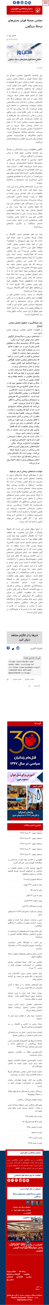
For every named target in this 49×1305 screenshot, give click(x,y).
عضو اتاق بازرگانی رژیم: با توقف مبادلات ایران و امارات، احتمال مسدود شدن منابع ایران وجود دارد (25, 1108)
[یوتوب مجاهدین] (22, 2)
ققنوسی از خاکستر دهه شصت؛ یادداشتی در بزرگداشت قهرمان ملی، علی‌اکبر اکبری (25, 861)
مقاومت (26, 1274)
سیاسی (29, 1276)
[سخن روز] (24, 53)
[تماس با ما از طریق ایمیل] (24, 1180)
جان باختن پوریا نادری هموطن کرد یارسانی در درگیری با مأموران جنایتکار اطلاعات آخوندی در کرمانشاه (25, 934)
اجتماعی (10, 1276)
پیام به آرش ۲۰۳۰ (35, 1137)
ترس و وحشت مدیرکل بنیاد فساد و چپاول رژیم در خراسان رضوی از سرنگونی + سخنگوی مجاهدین (25, 922)
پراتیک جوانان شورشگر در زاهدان (29, 1099)
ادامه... (17, 1168)
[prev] (27, 1202)
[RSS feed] (29, 2)
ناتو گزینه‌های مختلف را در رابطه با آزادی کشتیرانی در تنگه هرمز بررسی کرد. (25, 986)
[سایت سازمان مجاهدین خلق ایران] (24, 10)
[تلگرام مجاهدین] (25, 2)
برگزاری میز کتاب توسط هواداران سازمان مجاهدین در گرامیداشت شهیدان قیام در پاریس (25, 1083)
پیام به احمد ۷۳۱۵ (35, 1143)
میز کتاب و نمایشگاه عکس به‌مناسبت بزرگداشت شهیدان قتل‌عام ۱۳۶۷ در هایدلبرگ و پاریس (25, 945)
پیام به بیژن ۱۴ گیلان (34, 895)
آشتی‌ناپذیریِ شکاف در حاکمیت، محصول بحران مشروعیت (25, 1054)
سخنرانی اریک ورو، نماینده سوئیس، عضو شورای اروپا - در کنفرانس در (21, 1210)
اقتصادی (19, 1276)
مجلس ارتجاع (29, 679)
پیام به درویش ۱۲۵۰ (34, 1127)
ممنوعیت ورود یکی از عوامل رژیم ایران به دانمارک (25, 1017)
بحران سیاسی (16, 679)
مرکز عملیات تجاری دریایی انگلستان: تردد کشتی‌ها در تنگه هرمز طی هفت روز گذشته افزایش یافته (25, 976)
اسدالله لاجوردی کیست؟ (33, 879)
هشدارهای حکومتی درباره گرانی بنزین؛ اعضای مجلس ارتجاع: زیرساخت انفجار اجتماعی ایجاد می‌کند (25, 1007)
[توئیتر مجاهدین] (18, 2)
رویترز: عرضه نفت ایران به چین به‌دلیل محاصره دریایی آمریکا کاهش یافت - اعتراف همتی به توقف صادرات (25, 996)
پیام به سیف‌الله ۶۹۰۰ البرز (32, 906)
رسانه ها (22, 1271)
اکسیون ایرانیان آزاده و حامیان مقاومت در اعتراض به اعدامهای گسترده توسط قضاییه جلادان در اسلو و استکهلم (25, 871)
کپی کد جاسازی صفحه (32, 658)
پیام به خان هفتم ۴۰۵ (33, 1116)
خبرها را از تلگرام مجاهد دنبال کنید (24, 637)
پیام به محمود (36, 1132)
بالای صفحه (37, 1287)
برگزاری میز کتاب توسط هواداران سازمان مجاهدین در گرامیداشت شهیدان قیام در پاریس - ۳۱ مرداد (25, 965)
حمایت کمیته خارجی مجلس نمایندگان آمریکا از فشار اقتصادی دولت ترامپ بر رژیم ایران (25, 1073)
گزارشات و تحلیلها (13, 1274)
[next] (27, 1242)
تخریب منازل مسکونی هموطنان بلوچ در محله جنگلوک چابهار (25, 955)
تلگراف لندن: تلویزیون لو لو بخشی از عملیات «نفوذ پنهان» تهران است (21, 1244)
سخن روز (12, 35)
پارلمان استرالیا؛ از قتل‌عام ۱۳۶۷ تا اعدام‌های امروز (25, 913)
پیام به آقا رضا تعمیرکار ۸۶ (32, 1121)
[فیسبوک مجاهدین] (14, 2)
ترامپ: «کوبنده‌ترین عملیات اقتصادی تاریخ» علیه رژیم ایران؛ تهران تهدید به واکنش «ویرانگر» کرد (25, 1063)
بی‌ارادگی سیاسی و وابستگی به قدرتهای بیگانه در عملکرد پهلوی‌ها (25, 1093)
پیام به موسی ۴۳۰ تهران (33, 884)
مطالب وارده (11, 1271)
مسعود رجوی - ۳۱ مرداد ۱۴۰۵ (31, 833)
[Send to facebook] (8, 648)
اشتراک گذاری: (36, 648)
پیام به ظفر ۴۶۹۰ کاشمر (33, 900)
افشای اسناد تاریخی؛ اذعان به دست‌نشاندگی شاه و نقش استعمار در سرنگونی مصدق (25, 1034)
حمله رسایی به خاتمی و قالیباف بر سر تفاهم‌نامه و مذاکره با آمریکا (25, 1026)
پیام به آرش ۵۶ (36, 890)
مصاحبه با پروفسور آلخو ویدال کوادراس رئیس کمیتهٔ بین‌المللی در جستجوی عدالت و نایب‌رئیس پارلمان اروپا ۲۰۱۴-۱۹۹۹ (25, 1043)
